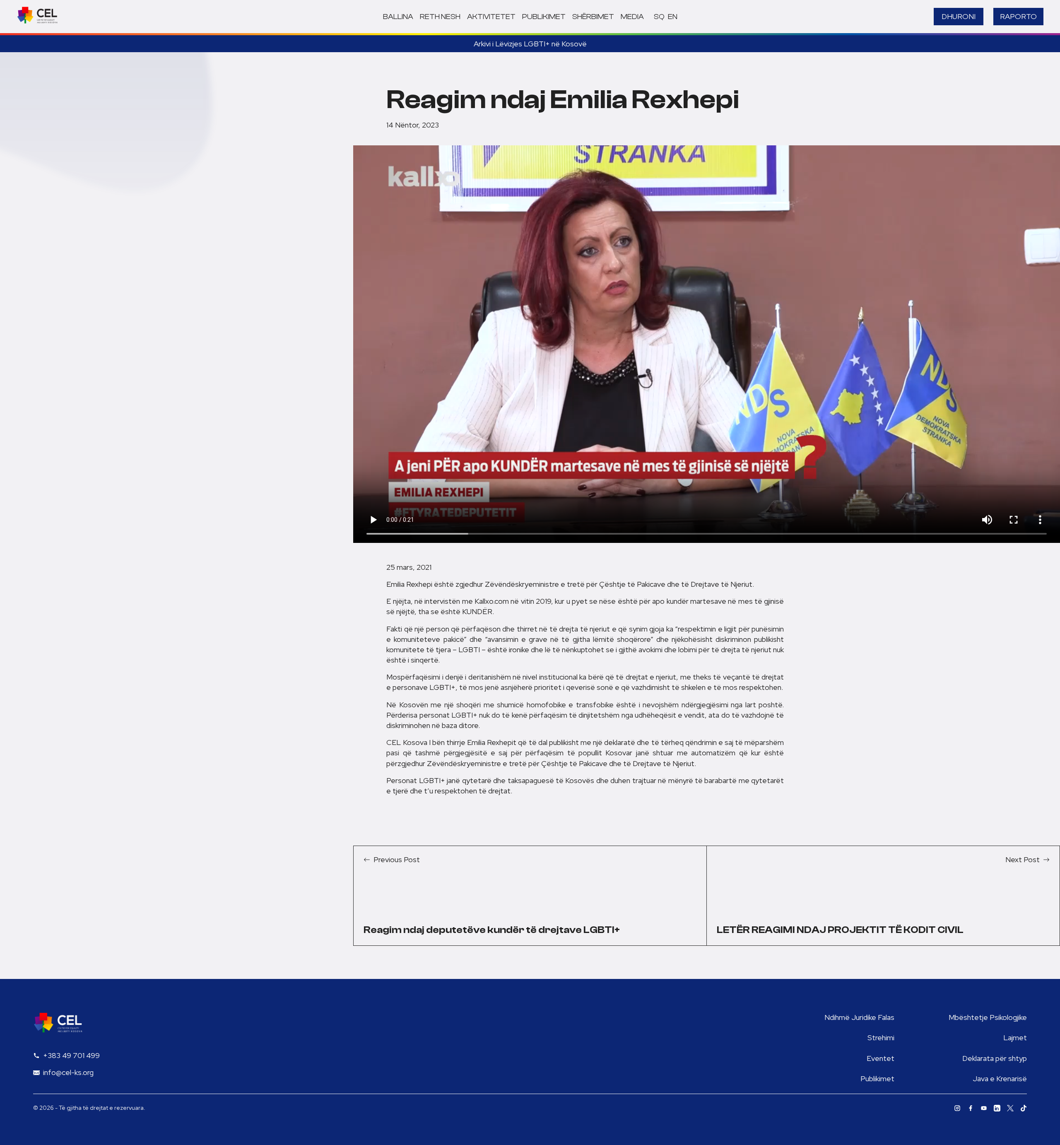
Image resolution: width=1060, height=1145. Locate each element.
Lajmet (1015, 1037)
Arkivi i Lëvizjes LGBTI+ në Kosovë (530, 43)
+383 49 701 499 (71, 1055)
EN (672, 16)
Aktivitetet (491, 16)
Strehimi (880, 1037)
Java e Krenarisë (1000, 1078)
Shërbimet (593, 16)
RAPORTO (1018, 16)
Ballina (398, 16)
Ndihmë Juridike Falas (859, 1017)
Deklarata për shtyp (994, 1058)
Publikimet (544, 16)
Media (632, 16)
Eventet (880, 1058)
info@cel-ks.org (68, 1072)
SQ (659, 16)
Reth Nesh (440, 16)
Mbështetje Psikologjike (988, 1017)
